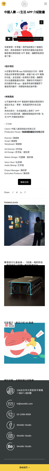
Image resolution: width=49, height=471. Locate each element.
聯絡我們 (24, 467)
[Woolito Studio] (24, 4)
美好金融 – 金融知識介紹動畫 (19, 380)
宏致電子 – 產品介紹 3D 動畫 (18, 322)
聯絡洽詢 (24, 182)
